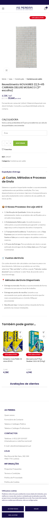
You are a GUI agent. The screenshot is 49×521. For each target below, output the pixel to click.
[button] (20, 332)
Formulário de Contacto (13, 419)
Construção (19, 79)
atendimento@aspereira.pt (20, 446)
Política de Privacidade (13, 477)
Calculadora (24, 122)
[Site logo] (24, 8)
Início (4, 79)
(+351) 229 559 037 (19, 438)
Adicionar (20, 143)
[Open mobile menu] (3, 8)
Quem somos (9, 415)
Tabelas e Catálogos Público (15, 424)
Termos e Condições (12, 473)
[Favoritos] (20, 336)
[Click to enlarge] (6, 70)
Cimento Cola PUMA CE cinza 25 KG (12, 360)
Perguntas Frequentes (12, 469)
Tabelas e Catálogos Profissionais (17, 428)
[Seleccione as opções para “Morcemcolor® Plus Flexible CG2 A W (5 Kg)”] (43, 332)
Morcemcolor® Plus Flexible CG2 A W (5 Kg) (35, 360)
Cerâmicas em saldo (34, 79)
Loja (10, 79)
